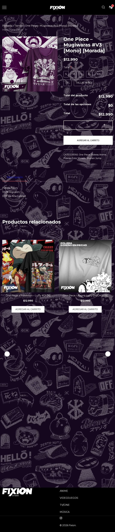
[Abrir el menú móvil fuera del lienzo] (4, 7)
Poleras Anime (98, 154)
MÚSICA (64, 512)
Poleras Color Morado (74, 158)
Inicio (5, 29)
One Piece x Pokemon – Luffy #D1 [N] (28, 295)
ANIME (64, 490)
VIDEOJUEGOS (69, 498)
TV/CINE (65, 505)
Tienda (18, 25)
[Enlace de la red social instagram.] (61, 517)
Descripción (15, 177)
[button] (108, 353)
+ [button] (104, 124)
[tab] (14, 177)
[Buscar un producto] (103, 7)
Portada (7, 25)
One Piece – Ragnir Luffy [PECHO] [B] (85, 295)
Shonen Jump (94, 158)
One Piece (16, 29)
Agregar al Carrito (88, 140)
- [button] (72, 124)
